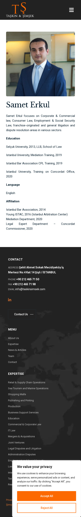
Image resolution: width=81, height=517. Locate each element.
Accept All (46, 496)
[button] (71, 10)
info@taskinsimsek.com (30, 289)
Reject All (47, 507)
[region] (46, 488)
